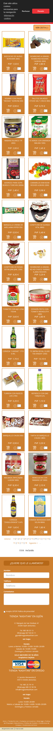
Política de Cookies (30, 723)
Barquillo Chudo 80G (13, 435)
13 (44, 539)
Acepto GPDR (20, 611)
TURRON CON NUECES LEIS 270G (13, 394)
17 (22, 543)
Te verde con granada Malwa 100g (39, 141)
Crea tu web (19, 729)
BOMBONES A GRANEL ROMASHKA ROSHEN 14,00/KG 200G (39, 58)
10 (32, 539)
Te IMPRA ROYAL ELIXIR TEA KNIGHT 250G (40, 352)
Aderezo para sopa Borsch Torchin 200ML (13, 184)
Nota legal (40, 721)
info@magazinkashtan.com (26, 689)
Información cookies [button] (9, 16)
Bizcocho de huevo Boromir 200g (13, 57)
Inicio (5, 721)
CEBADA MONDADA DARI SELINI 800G (39, 521)
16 (18, 543)
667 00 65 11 (31, 633)
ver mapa (26, 639)
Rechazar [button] (26, 11)
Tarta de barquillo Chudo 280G (39, 436)
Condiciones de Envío (30, 725)
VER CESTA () (42, 27)
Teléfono (7, 581)
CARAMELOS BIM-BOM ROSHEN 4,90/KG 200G (39, 184)
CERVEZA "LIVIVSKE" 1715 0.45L (13, 352)
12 (40, 539)
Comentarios (9, 591)
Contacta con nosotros (27, 721)
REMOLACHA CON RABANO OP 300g (39, 478)
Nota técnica (18, 723)
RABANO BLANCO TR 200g (13, 141)
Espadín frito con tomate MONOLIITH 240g (40, 311)
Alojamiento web (7, 729)
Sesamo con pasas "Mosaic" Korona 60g (13, 99)
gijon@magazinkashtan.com (26, 635)
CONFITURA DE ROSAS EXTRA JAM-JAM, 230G (13, 268)
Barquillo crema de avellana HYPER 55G (13, 226)
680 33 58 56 (31, 687)
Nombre (7, 570)
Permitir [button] (41, 11)
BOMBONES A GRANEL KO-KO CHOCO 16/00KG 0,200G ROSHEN (40, 269)
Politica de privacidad (26, 611)
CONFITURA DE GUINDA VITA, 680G (40, 226)
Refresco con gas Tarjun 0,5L (39, 394)
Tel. (26, 630)
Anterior (7, 539)
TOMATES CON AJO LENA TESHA (13, 310)
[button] (8, 68)
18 (26, 543)
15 (14, 543)
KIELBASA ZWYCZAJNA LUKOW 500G (13, 478)
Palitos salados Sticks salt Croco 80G (39, 99)
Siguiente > (33, 543)
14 (48, 539)
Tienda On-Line (13, 721)
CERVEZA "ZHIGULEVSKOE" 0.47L (13, 521)
